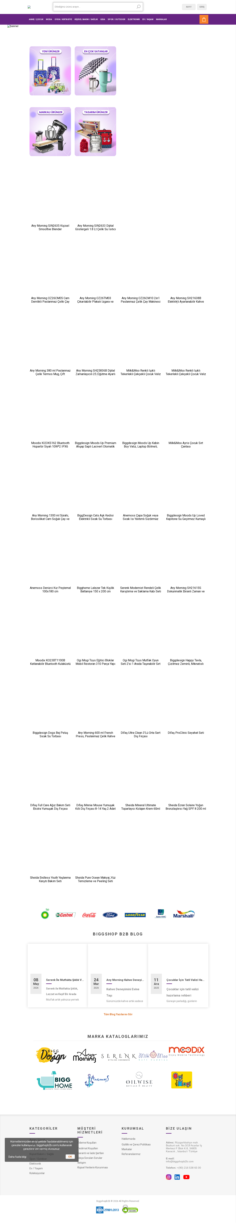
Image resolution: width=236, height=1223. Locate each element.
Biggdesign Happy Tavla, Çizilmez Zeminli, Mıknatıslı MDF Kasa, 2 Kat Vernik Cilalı (185, 664)
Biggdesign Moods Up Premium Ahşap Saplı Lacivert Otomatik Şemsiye (95, 446)
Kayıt (189, 7)
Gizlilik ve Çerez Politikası (136, 1144)
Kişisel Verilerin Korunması (92, 1167)
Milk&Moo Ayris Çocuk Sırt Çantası (186, 444)
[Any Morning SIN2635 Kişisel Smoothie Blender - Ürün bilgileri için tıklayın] (50, 199)
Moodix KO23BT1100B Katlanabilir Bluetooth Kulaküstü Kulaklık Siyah (50, 664)
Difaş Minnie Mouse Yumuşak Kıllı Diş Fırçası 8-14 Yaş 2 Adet (95, 806)
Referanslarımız (131, 1154)
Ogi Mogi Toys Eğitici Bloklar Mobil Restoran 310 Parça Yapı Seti (95, 664)
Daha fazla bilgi (17, 1156)
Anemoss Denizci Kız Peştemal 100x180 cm (50, 589)
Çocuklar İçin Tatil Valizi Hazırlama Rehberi (186, 980)
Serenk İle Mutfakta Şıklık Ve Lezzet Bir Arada (65, 980)
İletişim (81, 1162)
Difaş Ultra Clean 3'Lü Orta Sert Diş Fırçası (140, 734)
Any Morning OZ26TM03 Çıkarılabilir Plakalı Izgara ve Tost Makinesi (95, 301)
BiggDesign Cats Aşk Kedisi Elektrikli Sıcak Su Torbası (95, 517)
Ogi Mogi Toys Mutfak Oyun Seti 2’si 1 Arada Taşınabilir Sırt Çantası (140, 664)
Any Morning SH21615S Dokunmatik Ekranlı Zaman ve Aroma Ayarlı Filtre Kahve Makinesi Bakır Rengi (186, 593)
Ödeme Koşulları (86, 1142)
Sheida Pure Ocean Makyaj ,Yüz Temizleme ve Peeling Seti (95, 879)
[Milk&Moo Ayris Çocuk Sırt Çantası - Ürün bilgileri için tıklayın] (185, 417)
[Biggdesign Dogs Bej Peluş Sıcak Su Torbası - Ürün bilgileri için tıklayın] (50, 706)
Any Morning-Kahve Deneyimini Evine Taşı (125, 980)
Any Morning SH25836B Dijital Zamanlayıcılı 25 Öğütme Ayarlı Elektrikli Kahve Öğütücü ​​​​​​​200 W (95, 374)
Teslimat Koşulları (87, 1148)
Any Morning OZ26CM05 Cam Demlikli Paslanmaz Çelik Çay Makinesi (50, 301)
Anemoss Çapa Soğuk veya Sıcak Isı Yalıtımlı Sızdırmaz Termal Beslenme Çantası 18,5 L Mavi (140, 521)
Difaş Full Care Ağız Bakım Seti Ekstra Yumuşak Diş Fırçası (50, 806)
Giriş (201, 7)
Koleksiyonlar (37, 1173)
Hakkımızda (128, 1138)
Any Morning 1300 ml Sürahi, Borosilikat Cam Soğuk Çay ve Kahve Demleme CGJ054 (50, 519)
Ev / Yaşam (36, 1168)
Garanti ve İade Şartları (90, 1153)
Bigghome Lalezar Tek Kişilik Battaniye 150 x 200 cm (95, 589)
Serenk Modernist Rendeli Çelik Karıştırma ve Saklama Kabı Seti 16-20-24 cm (140, 591)
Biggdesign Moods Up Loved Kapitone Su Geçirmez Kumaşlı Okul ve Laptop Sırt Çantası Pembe (186, 521)
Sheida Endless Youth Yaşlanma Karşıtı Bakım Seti (50, 879)
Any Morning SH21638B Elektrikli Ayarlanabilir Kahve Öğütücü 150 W (186, 301)
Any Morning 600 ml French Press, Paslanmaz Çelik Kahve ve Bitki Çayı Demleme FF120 (95, 736)
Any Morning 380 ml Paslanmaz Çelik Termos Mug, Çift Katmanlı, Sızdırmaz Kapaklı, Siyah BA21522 (50, 376)
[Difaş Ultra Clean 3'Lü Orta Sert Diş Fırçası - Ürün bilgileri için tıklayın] (140, 706)
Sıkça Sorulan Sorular (89, 1157)
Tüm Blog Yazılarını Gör (118, 1014)
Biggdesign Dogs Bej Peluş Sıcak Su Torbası (50, 734)
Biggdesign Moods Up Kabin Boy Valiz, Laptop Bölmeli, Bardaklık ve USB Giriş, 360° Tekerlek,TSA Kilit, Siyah (140, 448)
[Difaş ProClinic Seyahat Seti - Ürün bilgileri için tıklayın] (185, 706)
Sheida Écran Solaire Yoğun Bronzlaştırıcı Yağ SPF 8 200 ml (186, 806)
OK (70, 1156)
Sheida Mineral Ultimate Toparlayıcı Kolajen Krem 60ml (140, 806)
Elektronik (35, 1163)
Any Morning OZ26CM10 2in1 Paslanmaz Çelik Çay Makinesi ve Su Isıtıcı (140, 301)
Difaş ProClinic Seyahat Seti (186, 732)
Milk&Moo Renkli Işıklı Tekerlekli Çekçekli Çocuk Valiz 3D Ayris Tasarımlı (141, 374)
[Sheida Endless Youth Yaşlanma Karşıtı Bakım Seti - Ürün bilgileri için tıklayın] (50, 851)
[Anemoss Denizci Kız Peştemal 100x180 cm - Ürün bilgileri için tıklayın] (50, 561)
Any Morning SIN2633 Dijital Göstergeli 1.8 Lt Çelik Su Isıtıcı (95, 227)
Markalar (127, 1149)
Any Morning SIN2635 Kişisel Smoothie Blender (50, 227)
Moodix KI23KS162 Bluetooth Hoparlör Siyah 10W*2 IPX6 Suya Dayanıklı (50, 446)
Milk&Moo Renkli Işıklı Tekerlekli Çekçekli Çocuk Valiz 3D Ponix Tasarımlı (186, 374)
